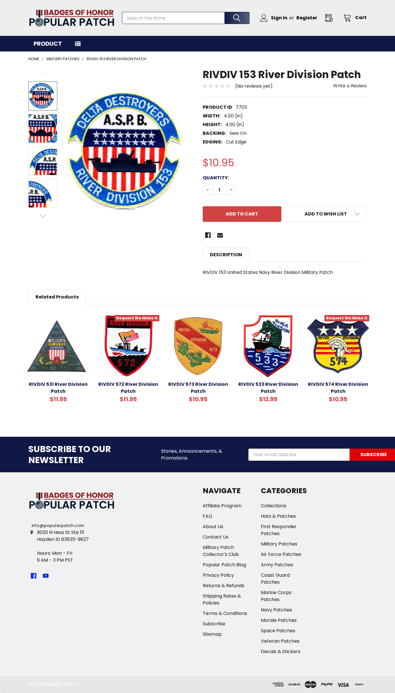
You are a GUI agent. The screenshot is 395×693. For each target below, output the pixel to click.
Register (306, 17)
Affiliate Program (222, 505)
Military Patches (279, 544)
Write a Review (350, 85)
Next (42, 216)
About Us (213, 526)
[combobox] (186, 18)
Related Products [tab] (57, 297)
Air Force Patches (281, 554)
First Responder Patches (279, 530)
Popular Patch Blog (224, 564)
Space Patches (278, 630)
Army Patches (277, 564)
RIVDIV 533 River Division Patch (268, 388)
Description (226, 254)
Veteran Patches (280, 641)
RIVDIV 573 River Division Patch (198, 388)
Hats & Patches (278, 516)
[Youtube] (45, 576)
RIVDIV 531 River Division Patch (58, 388)
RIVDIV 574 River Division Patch (338, 388)
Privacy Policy (218, 575)
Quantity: (216, 177)
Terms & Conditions (225, 613)
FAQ (207, 516)
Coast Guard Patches (275, 578)
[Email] (220, 235)
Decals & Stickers (280, 651)
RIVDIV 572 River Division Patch (128, 388)
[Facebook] (208, 235)
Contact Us (215, 537)
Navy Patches (276, 610)
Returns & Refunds (223, 585)
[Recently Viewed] (331, 17)
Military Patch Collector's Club (221, 551)
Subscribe (214, 623)
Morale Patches (279, 620)
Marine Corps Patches (276, 596)
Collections (273, 505)
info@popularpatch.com (58, 525)
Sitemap (212, 634)
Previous (42, 73)
